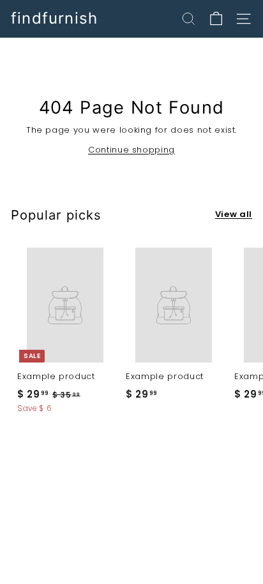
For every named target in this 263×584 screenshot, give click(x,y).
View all (233, 214)
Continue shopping (131, 150)
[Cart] (216, 19)
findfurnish (54, 18)
